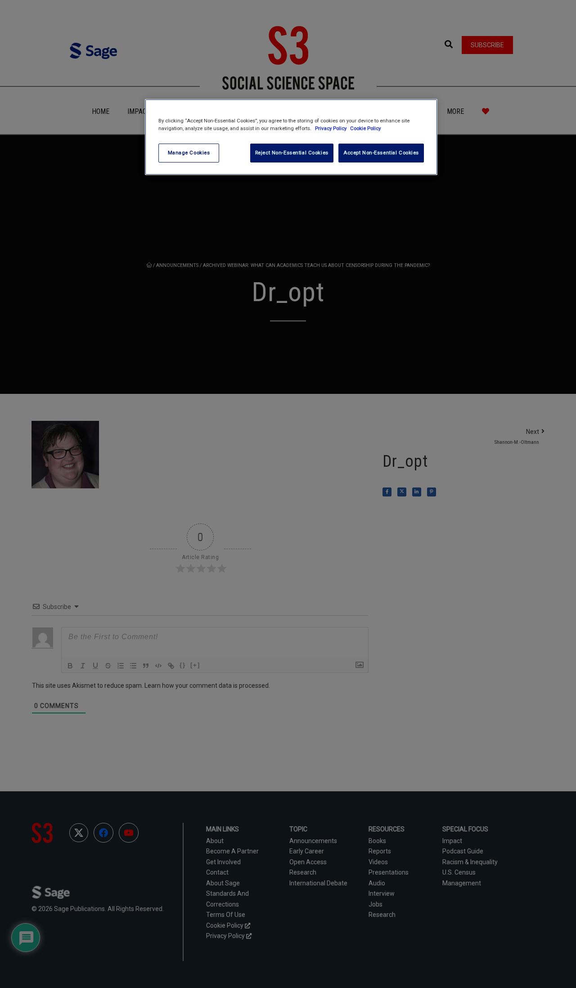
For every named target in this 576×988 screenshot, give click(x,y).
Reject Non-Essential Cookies (291, 152)
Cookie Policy (365, 128)
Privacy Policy (331, 128)
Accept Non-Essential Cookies (381, 152)
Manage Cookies (189, 152)
